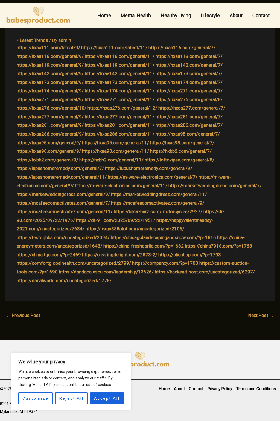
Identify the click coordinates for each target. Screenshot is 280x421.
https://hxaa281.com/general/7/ (189, 116)
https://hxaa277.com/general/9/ (50, 116)
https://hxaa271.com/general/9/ (50, 99)
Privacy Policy (220, 388)
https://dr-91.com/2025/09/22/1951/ (115, 220)
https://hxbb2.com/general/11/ (111, 160)
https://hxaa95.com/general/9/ (49, 142)
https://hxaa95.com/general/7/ (188, 134)
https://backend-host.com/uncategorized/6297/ (205, 272)
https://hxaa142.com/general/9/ (50, 73)
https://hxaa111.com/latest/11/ (114, 47)
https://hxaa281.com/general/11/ (119, 125)
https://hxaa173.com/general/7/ (189, 73)
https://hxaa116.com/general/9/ (50, 56)
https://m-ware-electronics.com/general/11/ (121, 185)
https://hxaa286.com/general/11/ (119, 134)
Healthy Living (176, 15)
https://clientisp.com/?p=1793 (189, 254)
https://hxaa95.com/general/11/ (115, 142)
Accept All (107, 398)
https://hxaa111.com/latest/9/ (48, 47)
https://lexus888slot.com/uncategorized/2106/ (135, 228)
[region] (71, 381)
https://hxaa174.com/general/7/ (189, 82)
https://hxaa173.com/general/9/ (50, 82)
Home (104, 15)
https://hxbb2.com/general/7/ (181, 151)
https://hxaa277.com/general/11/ (119, 116)
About (236, 15)
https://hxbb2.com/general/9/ (47, 160)
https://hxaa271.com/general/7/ (189, 90)
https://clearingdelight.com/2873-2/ (119, 254)
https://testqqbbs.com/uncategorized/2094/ (63, 237)
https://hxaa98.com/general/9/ (49, 151)
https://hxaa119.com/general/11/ (119, 65)
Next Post (261, 315)
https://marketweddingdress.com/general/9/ (63, 194)
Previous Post (23, 315)
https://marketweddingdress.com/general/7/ (215, 185)
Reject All (71, 398)
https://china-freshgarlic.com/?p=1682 (143, 246)
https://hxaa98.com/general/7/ (182, 142)
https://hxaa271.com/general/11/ (119, 99)
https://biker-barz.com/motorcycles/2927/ (158, 211)
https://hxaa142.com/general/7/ (189, 65)
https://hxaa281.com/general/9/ (50, 125)
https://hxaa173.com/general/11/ (119, 82)
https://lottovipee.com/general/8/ (179, 160)
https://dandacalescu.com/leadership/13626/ (106, 272)
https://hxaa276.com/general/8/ (189, 99)
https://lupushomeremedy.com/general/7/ (60, 168)
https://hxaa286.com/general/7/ (189, 125)
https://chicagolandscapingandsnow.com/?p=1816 (163, 237)
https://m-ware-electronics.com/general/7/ (152, 177)
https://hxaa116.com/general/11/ (119, 56)
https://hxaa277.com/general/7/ (191, 108)
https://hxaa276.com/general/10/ (51, 108)
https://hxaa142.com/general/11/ (119, 73)
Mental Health (136, 15)
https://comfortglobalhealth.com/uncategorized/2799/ (74, 263)
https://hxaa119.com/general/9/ (50, 65)
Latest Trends (34, 40)
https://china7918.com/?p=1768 (218, 246)
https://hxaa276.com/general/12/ (122, 108)
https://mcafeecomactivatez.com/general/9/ (157, 203)
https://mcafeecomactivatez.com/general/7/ (63, 203)
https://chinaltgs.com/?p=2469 (49, 254)
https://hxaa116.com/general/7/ (181, 47)
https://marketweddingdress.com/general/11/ (159, 194)
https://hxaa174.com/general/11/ (119, 90)
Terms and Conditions (256, 388)
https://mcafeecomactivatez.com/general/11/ (65, 211)
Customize (35, 398)
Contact (261, 15)
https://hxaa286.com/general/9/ (50, 134)
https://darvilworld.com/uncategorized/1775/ (64, 280)
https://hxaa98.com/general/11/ (115, 151)
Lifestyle (210, 15)
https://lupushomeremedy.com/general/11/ (62, 177)
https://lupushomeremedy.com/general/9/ (148, 168)
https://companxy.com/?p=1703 (165, 263)
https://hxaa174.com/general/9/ (50, 90)
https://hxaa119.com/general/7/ (189, 56)
